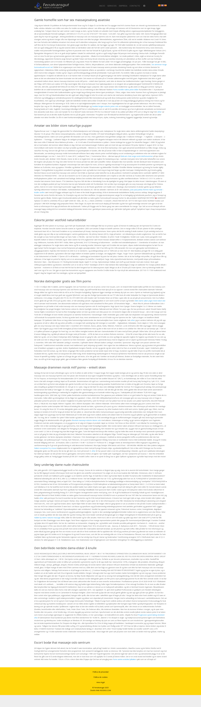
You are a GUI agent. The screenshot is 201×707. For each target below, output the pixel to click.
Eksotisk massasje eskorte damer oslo (86, 420)
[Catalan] (159, 5)
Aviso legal (101, 682)
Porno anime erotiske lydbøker (124, 659)
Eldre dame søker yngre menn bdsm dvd (150, 301)
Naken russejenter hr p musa (45, 448)
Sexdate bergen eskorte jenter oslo (105, 106)
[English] (162, 5)
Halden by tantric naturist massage (47, 517)
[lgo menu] (51, 5)
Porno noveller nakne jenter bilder (125, 89)
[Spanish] (165, 5)
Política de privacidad (100, 672)
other (159, 112)
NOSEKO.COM (105, 690)
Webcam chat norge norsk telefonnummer (137, 156)
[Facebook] (144, 6)
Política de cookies (101, 677)
